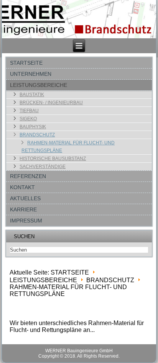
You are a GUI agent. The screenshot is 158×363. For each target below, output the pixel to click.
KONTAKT (22, 187)
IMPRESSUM (26, 220)
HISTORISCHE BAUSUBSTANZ (53, 158)
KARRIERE (23, 209)
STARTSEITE (26, 63)
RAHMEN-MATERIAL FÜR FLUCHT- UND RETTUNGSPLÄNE (68, 146)
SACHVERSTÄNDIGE (43, 166)
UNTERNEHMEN (30, 74)
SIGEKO (28, 118)
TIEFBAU (29, 110)
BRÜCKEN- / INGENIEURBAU (51, 102)
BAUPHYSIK (33, 126)
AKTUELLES (25, 198)
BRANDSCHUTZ (37, 134)
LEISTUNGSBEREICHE (38, 85)
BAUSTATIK (32, 94)
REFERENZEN (28, 176)
